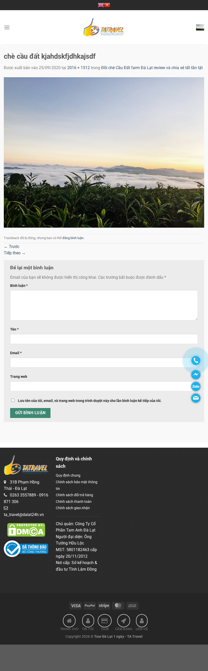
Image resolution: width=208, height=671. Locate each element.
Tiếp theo (15, 253)
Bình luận (19, 286)
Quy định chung (68, 475)
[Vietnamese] (107, 5)
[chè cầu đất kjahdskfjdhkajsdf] (104, 152)
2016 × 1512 (78, 67)
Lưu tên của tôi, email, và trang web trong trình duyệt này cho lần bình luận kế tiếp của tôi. (90, 401)
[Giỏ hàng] (200, 27)
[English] (101, 5)
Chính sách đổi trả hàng (74, 495)
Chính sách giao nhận (73, 508)
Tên (14, 329)
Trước (11, 246)
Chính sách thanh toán (74, 502)
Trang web (18, 376)
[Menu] (7, 27)
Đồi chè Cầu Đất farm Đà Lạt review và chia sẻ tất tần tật (152, 67)
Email (16, 353)
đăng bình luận (72, 238)
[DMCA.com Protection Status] (26, 529)
